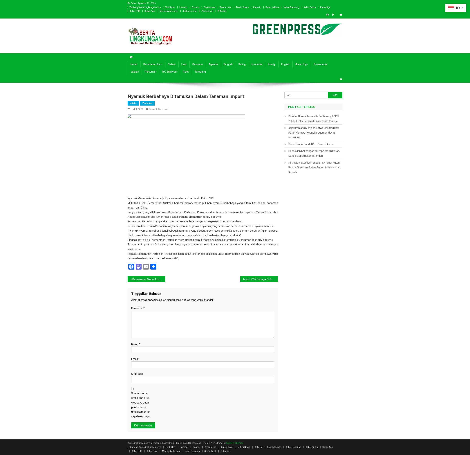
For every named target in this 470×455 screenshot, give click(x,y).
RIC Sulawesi (169, 71)
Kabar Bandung (291, 7)
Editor (139, 109)
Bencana (197, 64)
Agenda (213, 64)
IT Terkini (222, 11)
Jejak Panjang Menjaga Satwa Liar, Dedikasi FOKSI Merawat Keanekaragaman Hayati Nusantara (313, 132)
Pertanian (150, 71)
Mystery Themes (234, 443)
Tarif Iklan (170, 7)
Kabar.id (257, 7)
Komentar (138, 308)
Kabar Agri (325, 7)
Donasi (195, 7)
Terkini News (242, 7)
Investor (183, 7)
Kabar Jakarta (272, 7)
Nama (135, 344)
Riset (186, 71)
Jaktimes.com (189, 11)
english (285, 64)
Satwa (172, 64)
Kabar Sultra (310, 7)
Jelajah (135, 71)
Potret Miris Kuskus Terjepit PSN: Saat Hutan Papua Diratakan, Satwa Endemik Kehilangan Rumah (314, 167)
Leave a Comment (158, 109)
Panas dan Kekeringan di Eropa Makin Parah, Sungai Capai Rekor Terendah (314, 153)
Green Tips (301, 64)
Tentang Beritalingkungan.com (145, 7)
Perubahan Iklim (152, 64)
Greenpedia (320, 64)
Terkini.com (226, 7)
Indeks (133, 103)
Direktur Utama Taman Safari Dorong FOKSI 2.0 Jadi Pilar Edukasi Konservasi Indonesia (313, 119)
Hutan (134, 64)
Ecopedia (257, 64)
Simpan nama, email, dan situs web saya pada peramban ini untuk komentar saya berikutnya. (140, 405)
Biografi (228, 64)
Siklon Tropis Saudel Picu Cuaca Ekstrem (311, 144)
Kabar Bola (149, 11)
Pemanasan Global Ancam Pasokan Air (148, 279)
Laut (184, 64)
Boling (242, 64)
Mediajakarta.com (169, 11)
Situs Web (137, 373)
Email (135, 359)
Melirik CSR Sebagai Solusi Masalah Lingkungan (260, 279)
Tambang (200, 71)
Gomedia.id (207, 11)
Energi (271, 64)
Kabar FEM (135, 11)
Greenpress (209, 7)
